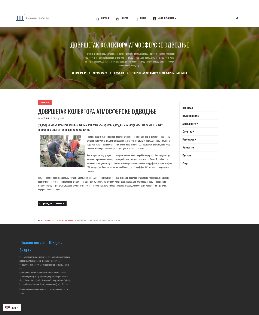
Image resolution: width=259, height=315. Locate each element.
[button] (200, 123)
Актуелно (45, 102)
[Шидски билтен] (33, 18)
